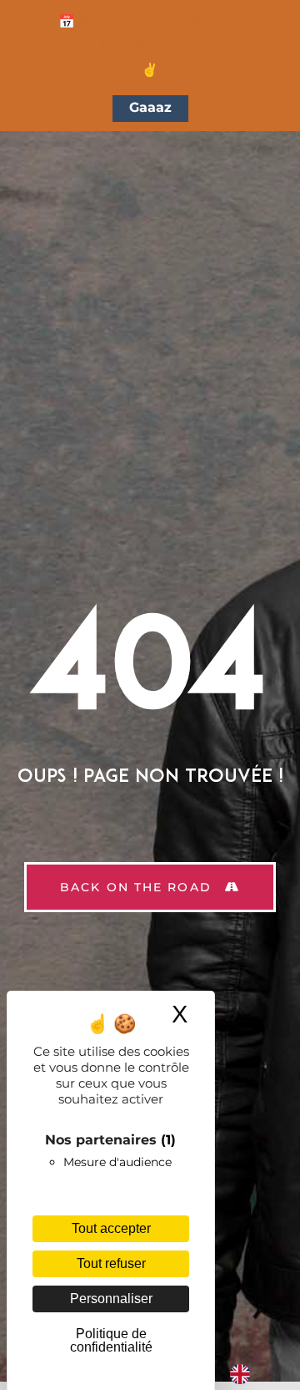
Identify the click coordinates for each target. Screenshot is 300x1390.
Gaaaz (150, 107)
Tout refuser (111, 1263)
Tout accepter (111, 1228)
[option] (244, 1374)
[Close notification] (273, 65)
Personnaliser (111, 1298)
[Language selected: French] (230, 1374)
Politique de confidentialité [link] (111, 1340)
